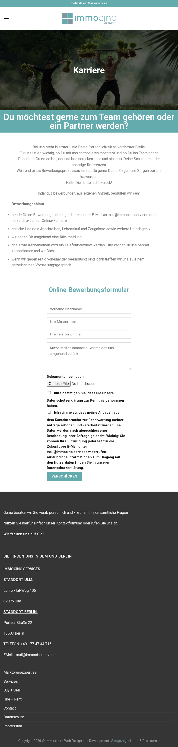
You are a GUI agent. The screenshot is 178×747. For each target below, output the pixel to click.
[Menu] (6, 18)
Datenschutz (13, 717)
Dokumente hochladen (65, 377)
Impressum (12, 726)
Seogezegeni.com (125, 741)
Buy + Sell (11, 690)
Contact (9, 708)
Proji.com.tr (151, 741)
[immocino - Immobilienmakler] (89, 18)
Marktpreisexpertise (20, 672)
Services (10, 681)
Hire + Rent (12, 699)
